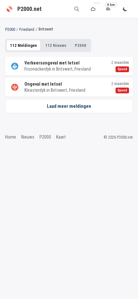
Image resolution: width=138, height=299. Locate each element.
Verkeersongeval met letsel (52, 62)
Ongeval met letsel (43, 84)
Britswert (64, 69)
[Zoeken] (76, 9)
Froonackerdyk (37, 69)
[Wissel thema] (125, 9)
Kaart (61, 137)
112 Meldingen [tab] (23, 45)
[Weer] (93, 9)
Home (10, 137)
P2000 (10, 29)
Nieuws (27, 137)
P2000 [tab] (80, 45)
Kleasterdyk (35, 90)
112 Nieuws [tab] (55, 45)
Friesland (26, 29)
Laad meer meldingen (69, 106)
